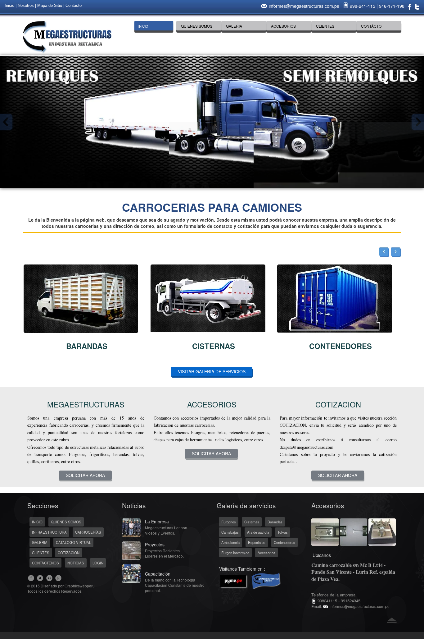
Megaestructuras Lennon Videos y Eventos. (166, 530)
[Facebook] (410, 6)
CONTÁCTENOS (45, 562)
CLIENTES (325, 26)
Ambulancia (230, 542)
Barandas (275, 521)
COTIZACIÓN (68, 552)
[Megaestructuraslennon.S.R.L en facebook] (31, 578)
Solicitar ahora (85, 475)
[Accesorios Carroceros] (325, 531)
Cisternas (251, 521)
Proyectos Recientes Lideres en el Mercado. (164, 553)
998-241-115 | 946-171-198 (376, 6)
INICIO (143, 26)
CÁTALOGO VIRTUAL (73, 542)
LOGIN (97, 562)
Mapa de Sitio (49, 5)
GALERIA (234, 26)
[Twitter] (417, 6)
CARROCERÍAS (88, 532)
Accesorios (266, 552)
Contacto (73, 5)
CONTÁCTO (371, 26)
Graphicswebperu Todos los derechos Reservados (61, 588)
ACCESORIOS (283, 26)
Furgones (228, 521)
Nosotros (26, 5)
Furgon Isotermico (235, 552)
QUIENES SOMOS (196, 26)
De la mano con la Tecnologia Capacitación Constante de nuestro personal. (175, 585)
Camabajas (230, 532)
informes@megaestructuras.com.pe (304, 6)
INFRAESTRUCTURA (49, 532)
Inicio (9, 5)
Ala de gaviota (258, 532)
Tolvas (282, 532)
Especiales (256, 542)
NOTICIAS (75, 562)
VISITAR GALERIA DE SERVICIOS (212, 371)
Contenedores (284, 542)
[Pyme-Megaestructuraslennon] (249, 580)
